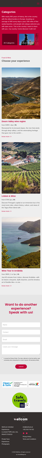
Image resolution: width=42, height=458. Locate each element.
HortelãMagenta (22, 454)
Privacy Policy (27, 436)
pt (2, 3)
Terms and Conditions (29, 439)
